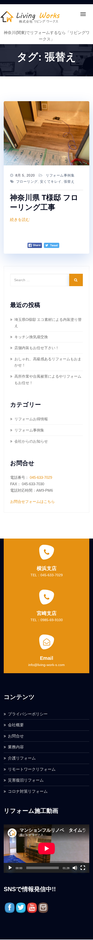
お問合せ (16, 736)
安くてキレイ (51, 181)
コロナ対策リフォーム (28, 791)
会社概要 (16, 725)
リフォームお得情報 (31, 419)
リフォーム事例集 (60, 175)
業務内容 (16, 747)
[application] (46, 848)
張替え (69, 181)
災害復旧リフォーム (26, 780)
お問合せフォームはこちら (32, 501)
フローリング (27, 181)
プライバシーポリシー (28, 714)
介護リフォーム (22, 758)
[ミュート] (74, 867)
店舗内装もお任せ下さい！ (36, 348)
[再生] (10, 867)
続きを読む (20, 219)
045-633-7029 (41, 477)
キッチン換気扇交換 (31, 337)
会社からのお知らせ (31, 441)
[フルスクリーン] (82, 867)
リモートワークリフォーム (32, 769)
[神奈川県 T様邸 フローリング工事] (46, 133)
